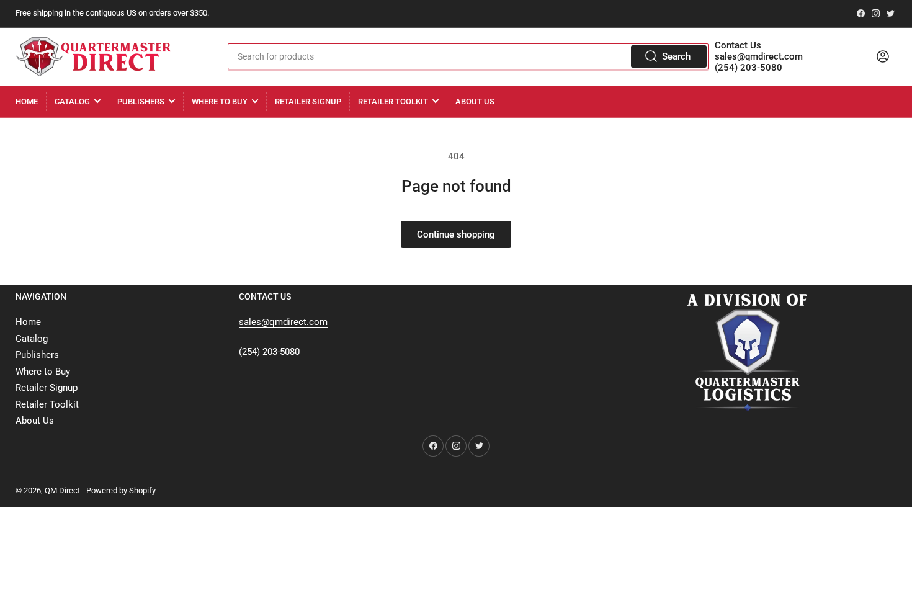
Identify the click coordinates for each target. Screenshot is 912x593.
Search (676, 56)
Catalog (72, 101)
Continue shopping (456, 234)
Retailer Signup (308, 101)
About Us (474, 101)
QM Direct (62, 490)
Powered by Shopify (121, 490)
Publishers (140, 101)
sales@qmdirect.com (759, 56)
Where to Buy (220, 101)
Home (27, 101)
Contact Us (738, 45)
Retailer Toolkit (393, 101)
